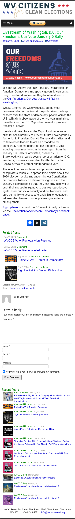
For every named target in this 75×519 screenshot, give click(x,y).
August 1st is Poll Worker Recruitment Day (34, 429)
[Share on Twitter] (37, 223)
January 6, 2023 (11, 41)
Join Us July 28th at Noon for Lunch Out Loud (35, 465)
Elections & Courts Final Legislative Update (34, 478)
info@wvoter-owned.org (53, 512)
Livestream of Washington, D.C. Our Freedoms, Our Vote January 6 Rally (33, 34)
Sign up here (10, 207)
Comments (52, 41)
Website (7, 363)
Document (22, 237)
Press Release (21, 392)
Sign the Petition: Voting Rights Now (40, 270)
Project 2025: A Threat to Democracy (40, 259)
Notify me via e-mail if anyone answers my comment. (33, 371)
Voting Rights (28, 288)
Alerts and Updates (33, 41)
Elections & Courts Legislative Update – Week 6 (36, 498)
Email (6, 354)
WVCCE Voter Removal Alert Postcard (27, 240)
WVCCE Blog (20, 475)
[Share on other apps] (44, 223)
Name (6, 346)
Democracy (14, 288)
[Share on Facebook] (30, 223)
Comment (8, 319)
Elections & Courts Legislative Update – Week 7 (36, 486)
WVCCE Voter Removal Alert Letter (25, 250)
